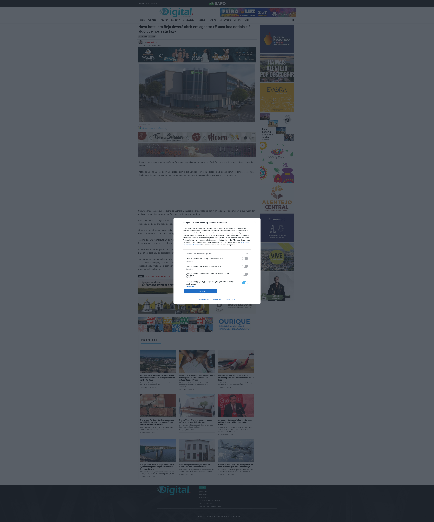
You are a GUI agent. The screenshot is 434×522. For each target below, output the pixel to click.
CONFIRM (201, 291)
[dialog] (217, 261)
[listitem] (217, 253)
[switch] (245, 258)
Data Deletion (204, 299)
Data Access (217, 299)
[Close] (256, 223)
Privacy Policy (230, 299)
